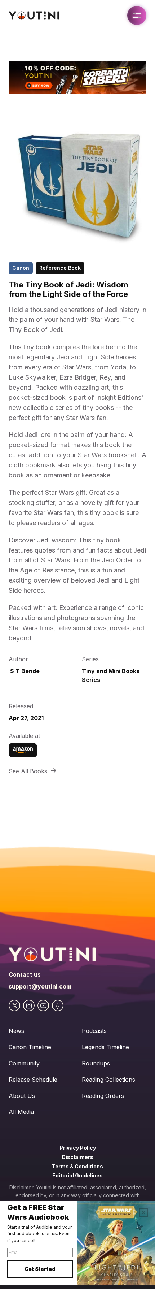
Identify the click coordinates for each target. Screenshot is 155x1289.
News (16, 1030)
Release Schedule (33, 1079)
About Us (22, 1095)
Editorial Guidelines (77, 1175)
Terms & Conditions (77, 1166)
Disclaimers (77, 1157)
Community (24, 1063)
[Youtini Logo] (34, 15)
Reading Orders (103, 1095)
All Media (21, 1111)
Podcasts (94, 1030)
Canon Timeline (30, 1047)
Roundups (96, 1063)
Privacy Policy (77, 1148)
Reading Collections (108, 1079)
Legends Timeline (105, 1047)
